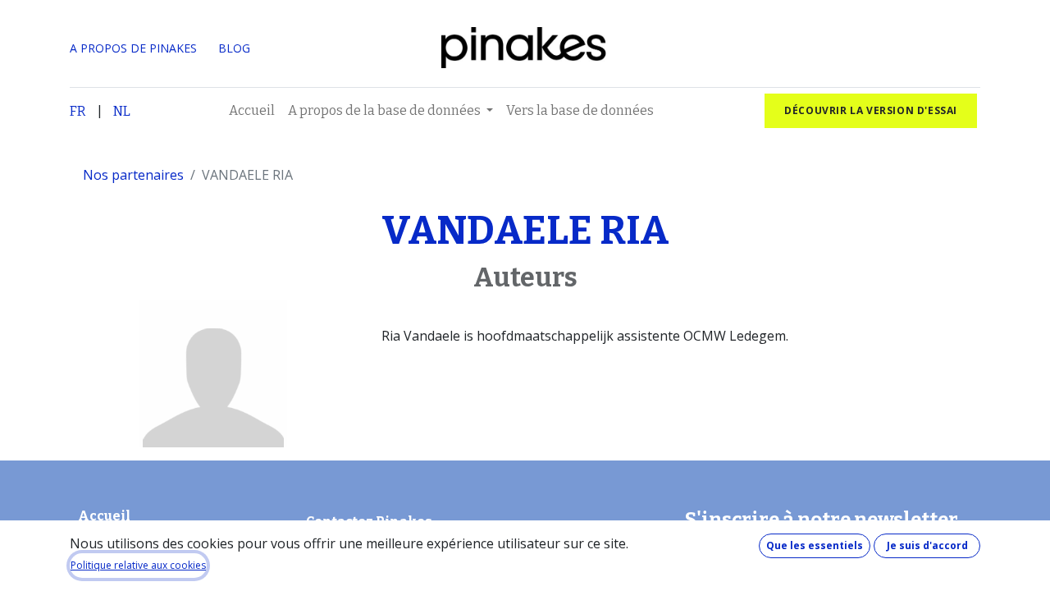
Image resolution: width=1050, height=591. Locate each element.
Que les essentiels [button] (814, 545)
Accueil (104, 516)
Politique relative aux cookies (138, 565)
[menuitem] (251, 110)
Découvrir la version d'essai (870, 110)
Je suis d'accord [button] (927, 545)
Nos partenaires (133, 175)
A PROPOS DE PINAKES (133, 48)
